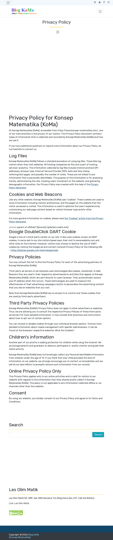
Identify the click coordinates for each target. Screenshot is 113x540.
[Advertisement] (56, 56)
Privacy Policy (56, 22)
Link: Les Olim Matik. (19, 503)
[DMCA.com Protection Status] (16, 512)
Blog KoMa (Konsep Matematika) (24, 536)
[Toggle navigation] (8, 3)
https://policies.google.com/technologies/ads (34, 250)
